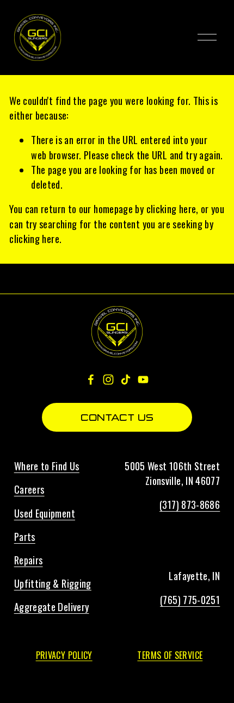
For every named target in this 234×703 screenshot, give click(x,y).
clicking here (171, 208)
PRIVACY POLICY (64, 655)
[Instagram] (108, 379)
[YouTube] (143, 379)
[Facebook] (90, 379)
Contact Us (117, 417)
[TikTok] (125, 379)
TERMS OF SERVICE (169, 655)
